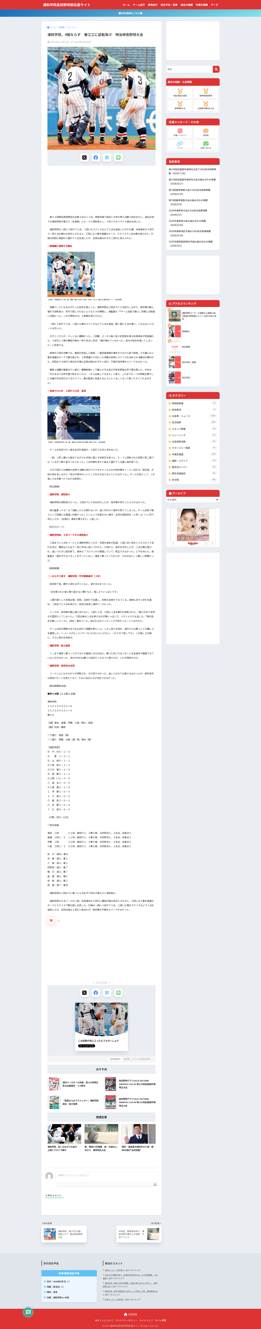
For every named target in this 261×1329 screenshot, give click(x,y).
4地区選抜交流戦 (180, 96)
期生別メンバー (193, 467)
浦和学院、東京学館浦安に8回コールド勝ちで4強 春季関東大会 (131, 1291)
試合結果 (146, 1059)
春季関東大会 (180, 108)
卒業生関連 (193, 454)
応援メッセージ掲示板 (114, 1270)
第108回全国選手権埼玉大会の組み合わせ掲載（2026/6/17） (192, 181)
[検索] (216, 69)
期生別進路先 (193, 473)
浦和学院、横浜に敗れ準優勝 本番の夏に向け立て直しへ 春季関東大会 (130, 1285)
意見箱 (206, 135)
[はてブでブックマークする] (107, 157)
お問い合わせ (205, 148)
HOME (132, 1314)
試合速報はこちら (130, 13)
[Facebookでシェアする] (96, 157)
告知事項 (193, 409)
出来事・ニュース (131, 1059)
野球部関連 (193, 403)
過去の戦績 (187, 4)
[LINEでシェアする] (118, 157)
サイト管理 (160, 1320)
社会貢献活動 (193, 441)
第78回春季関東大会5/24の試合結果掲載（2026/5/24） (189, 192)
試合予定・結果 (169, 4)
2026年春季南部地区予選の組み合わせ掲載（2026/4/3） (191, 243)
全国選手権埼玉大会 (206, 108)
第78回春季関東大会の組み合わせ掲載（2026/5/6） (188, 202)
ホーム (126, 4)
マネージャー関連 (193, 447)
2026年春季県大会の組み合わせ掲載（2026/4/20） (187, 223)
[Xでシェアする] (84, 157)
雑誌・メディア (193, 460)
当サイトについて (104, 1320)
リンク (180, 148)
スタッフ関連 (193, 428)
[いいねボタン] (51, 920)
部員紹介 (153, 4)
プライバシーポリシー (126, 1320)
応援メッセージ (180, 135)
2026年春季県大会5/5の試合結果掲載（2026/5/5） (188, 212)
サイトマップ (146, 1320)
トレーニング (193, 435)
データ (214, 4)
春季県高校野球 (206, 96)
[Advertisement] (101, 191)
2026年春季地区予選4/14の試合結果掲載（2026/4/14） (190, 233)
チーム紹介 (139, 4)
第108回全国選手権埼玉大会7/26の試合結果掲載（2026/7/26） (192, 171)
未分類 (193, 479)
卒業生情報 (202, 4)
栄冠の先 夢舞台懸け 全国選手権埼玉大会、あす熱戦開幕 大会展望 (130, 1276)
